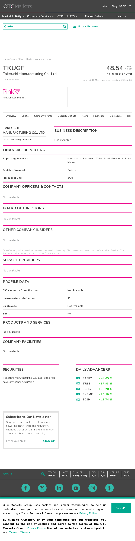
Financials (98, 116)
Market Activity (10, 59)
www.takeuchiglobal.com (17, 139)
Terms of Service (19, 532)
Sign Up (49, 441)
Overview (10, 116)
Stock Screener (88, 26)
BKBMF (88, 394)
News (85, 116)
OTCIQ (123, 6)
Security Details (67, 116)
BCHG (87, 389)
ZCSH (86, 399)
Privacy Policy (88, 513)
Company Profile (43, 116)
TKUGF (29, 59)
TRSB (87, 384)
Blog (114, 6)
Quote (25, 116)
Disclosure (116, 116)
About (106, 6)
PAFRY (87, 378)
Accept (121, 508)
